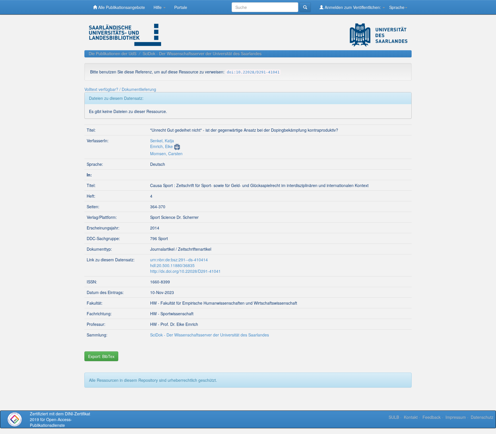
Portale (180, 7)
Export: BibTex (101, 356)
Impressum (455, 417)
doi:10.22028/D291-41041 (253, 72)
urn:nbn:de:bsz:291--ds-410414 (179, 259)
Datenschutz (482, 417)
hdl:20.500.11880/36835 (172, 265)
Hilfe (158, 7)
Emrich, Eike (161, 146)
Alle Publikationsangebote (121, 7)
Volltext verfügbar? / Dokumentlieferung (120, 89)
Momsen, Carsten (166, 153)
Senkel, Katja (162, 140)
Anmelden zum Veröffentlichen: (352, 7)
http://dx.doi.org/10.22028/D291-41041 (185, 271)
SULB (394, 417)
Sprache (396, 7)
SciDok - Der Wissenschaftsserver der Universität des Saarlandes (202, 53)
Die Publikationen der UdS (112, 53)
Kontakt (411, 417)
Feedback (432, 417)
